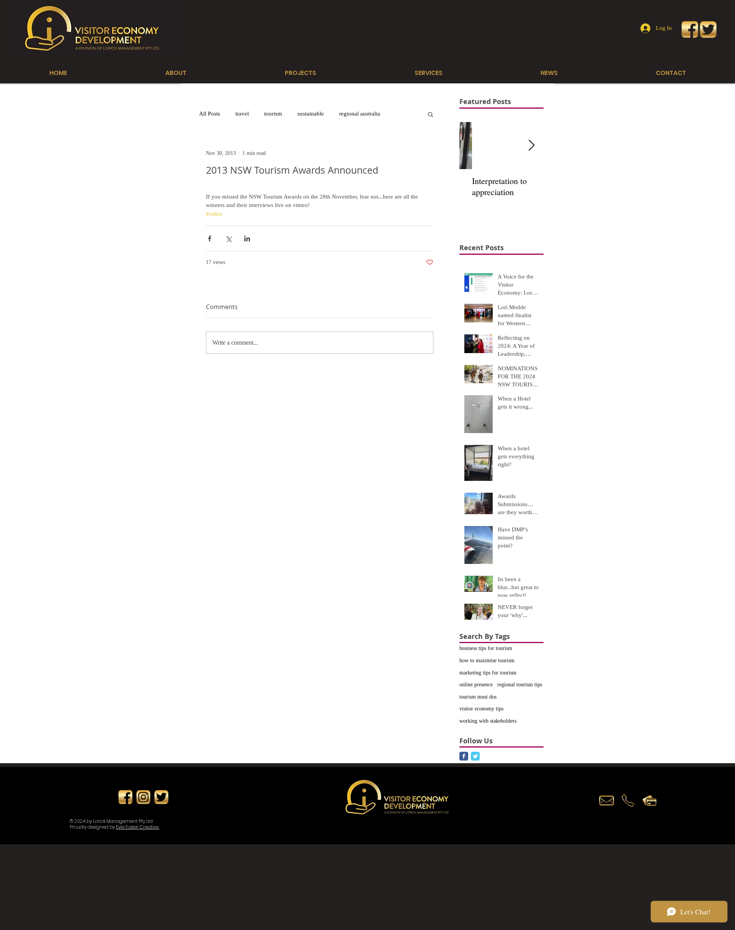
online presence (476, 684)
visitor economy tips (481, 709)
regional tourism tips (519, 684)
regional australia (359, 114)
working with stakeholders (487, 721)
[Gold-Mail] (606, 800)
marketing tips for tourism (487, 673)
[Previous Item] (471, 145)
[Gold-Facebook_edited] (689, 29)
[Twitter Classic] (475, 756)
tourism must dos (478, 697)
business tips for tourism (485, 648)
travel (242, 114)
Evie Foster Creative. (137, 827)
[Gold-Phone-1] (628, 800)
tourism (273, 114)
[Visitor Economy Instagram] (143, 797)
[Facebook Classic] (463, 756)
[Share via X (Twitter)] (228, 238)
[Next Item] (531, 145)
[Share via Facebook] (209, 238)
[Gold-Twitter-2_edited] (708, 29)
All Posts (209, 114)
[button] (430, 114)
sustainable (310, 114)
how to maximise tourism (486, 660)
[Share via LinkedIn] (247, 238)
